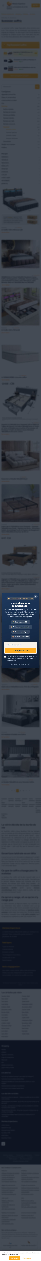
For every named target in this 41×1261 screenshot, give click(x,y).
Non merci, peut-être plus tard (20, 664)
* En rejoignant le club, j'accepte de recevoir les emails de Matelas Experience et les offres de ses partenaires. (22, 658)
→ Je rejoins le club (20, 651)
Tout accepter (15, 1258)
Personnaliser (27, 1258)
